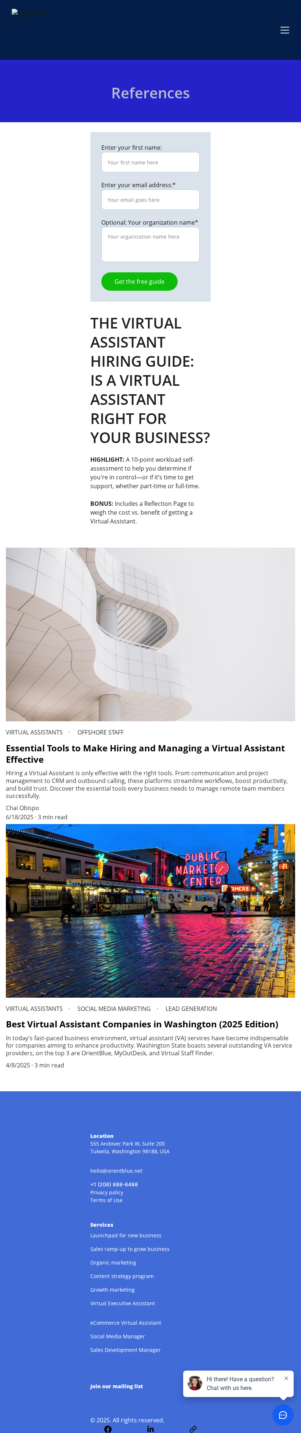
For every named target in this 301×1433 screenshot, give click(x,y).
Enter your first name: (131, 148)
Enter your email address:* (138, 185)
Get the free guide (139, 281)
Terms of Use (106, 1200)
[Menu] (284, 30)
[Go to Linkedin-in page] (154, 1429)
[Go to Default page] (193, 1429)
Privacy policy (106, 1192)
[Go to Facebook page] (111, 1429)
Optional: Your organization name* (149, 222)
